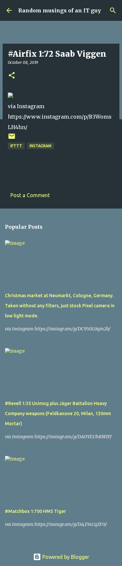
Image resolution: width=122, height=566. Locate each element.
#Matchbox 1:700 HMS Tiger (35, 511)
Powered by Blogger (65, 557)
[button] (12, 75)
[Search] (113, 10)
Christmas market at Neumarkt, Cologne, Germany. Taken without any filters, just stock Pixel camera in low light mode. (60, 305)
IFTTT (16, 146)
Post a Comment (30, 195)
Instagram (40, 146)
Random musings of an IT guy (59, 10)
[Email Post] (12, 139)
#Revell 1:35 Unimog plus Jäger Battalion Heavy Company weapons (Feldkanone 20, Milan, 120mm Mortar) (58, 413)
